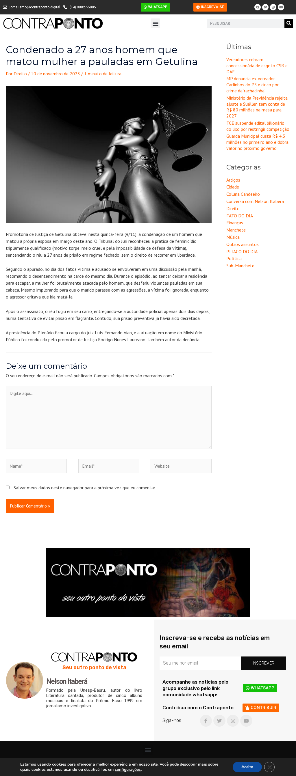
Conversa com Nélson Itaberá (255, 201)
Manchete (236, 230)
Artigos (233, 180)
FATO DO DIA (239, 216)
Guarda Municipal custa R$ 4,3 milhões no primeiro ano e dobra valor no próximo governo (257, 142)
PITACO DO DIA (242, 251)
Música (233, 237)
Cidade (232, 187)
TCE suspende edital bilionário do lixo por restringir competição (257, 126)
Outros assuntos (242, 244)
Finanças (234, 222)
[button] (155, 23)
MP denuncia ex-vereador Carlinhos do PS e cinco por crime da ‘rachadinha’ (252, 85)
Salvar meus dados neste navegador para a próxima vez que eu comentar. (85, 487)
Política (234, 258)
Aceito (247, 767)
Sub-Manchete (240, 265)
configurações (128, 769)
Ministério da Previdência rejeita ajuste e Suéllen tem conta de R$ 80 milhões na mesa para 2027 (257, 107)
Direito (233, 208)
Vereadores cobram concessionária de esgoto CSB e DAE (257, 65)
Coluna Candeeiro (243, 194)
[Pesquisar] (288, 23)
